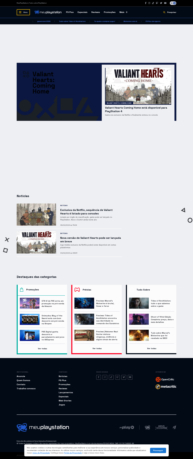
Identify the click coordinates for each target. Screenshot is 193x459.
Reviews (95, 12)
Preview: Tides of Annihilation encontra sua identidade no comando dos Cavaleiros (107, 319)
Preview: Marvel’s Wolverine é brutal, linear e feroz (105, 303)
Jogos (62, 404)
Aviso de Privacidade (41, 453)
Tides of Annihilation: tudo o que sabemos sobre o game (161, 303)
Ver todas (42, 348)
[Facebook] (145, 3)
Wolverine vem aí (130, 21)
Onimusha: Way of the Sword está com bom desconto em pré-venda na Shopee (53, 319)
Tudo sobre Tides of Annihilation (72, 21)
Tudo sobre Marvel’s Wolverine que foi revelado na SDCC (160, 335)
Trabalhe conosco (26, 388)
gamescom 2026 (43, 21)
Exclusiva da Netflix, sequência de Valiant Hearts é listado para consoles (86, 211)
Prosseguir (158, 450)
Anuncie (21, 376)
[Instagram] (149, 3)
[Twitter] (161, 3)
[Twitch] (157, 3)
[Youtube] (165, 3)
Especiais (82, 12)
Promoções (110, 12)
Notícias (63, 205)
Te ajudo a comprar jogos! (104, 21)
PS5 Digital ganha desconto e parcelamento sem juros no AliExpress (53, 336)
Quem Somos (23, 380)
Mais (121, 12)
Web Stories (65, 400)
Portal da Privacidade (73, 453)
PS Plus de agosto (153, 21)
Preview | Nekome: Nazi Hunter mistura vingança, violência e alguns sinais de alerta (107, 335)
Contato (21, 384)
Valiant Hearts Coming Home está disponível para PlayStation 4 (136, 109)
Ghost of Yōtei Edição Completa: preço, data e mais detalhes (162, 319)
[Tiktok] (153, 3)
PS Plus (70, 12)
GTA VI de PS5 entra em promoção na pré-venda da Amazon (53, 303)
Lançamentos (66, 392)
